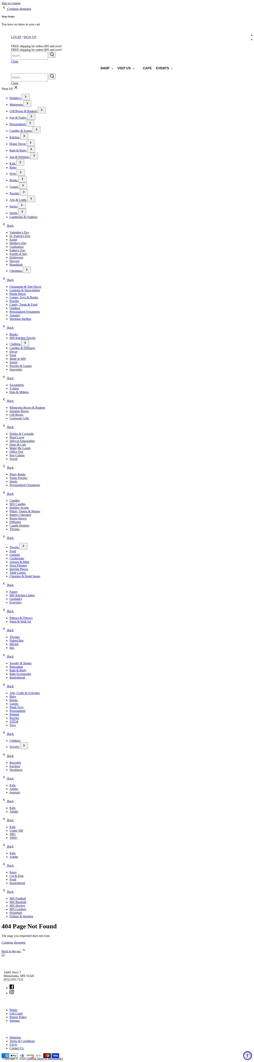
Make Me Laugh (20, 448)
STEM (14, 721)
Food (13, 355)
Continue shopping (13, 942)
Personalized (18, 124)
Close (14, 61)
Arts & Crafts (18, 200)
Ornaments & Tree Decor (25, 286)
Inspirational (17, 677)
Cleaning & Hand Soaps (25, 576)
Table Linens (18, 572)
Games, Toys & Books (24, 297)
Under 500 (16, 830)
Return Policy (18, 1017)
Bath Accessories (20, 674)
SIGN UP (30, 37)
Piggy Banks (18, 474)
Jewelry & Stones (21, 663)
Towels (14, 547)
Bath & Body (18, 150)
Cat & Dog (16, 876)
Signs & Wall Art (20, 621)
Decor (13, 351)
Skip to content (11, 3)
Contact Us (17, 1048)
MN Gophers (18, 909)
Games (14, 186)
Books (14, 180)
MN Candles (18, 504)
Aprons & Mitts (19, 562)
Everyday (16, 602)
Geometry (16, 599)
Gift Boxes (16, 414)
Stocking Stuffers (20, 319)
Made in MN (18, 358)
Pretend (14, 714)
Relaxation (16, 666)
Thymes (15, 529)
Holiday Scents (19, 507)
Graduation (17, 246)
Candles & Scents (21, 130)
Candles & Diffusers (22, 348)
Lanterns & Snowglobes (25, 290)
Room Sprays (18, 518)
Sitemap (15, 1020)
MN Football (18, 898)
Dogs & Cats (18, 444)
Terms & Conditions (22, 1041)
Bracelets (15, 762)
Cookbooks (17, 558)
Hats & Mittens (19, 392)
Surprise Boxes (19, 411)
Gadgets (15, 554)
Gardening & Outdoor (23, 217)
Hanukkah (16, 264)
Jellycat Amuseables (22, 441)
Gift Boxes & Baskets (24, 111)
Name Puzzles (18, 478)
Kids (13, 163)
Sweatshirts (17, 385)
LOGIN (16, 37)
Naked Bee (17, 640)
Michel (14, 644)
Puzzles (15, 193)
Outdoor (15, 308)
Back (10, 225)
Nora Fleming (18, 565)
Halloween (16, 257)
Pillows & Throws (21, 618)
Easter (13, 239)
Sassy (13, 872)
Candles (15, 500)
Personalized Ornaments (25, 311)
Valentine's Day (19, 232)
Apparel (15, 315)
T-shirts (14, 388)
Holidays (16, 98)
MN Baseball (18, 902)
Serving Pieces (19, 569)
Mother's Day (18, 243)
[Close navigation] (15, 88)
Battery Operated (20, 515)
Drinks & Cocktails (22, 433)
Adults (14, 789)
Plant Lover (17, 437)
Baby (13, 696)
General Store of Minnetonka (44, 1058)
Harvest (14, 261)
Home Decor (18, 144)
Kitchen (15, 137)
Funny (14, 591)
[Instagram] (12, 993)
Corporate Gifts (19, 418)
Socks (14, 206)
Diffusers (15, 522)
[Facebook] (12, 988)
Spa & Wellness (20, 157)
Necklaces (16, 769)
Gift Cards (16, 1013)
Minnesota (16, 104)
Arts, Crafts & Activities (25, 693)
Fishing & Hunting (21, 916)
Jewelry (15, 746)
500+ (13, 834)
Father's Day (17, 250)
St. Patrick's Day (20, 236)
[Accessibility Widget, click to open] (247, 1055)
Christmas (16, 270)
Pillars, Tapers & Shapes (25, 511)
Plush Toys (16, 707)
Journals (15, 792)
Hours (13, 1010)
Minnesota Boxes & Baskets (27, 407)
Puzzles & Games (21, 366)
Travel (13, 459)
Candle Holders (19, 525)
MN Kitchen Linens (22, 595)
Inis (12, 647)
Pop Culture (17, 455)
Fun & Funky (18, 117)
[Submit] (52, 55)
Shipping (15, 1037)
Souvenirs (16, 369)
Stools (13, 481)
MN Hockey (17, 905)
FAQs (13, 1044)
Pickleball (16, 912)
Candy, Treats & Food (23, 304)
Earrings (15, 766)
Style (13, 173)
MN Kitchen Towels (22, 338)
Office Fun (16, 451)
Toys (13, 725)
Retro (13, 167)
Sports (14, 213)
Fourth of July (18, 254)
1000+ (14, 837)
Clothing (15, 344)
